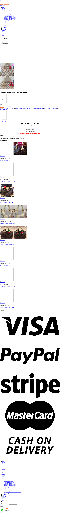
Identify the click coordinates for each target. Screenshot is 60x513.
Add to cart (2, 107)
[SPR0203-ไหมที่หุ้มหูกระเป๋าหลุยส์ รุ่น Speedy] (4, 119)
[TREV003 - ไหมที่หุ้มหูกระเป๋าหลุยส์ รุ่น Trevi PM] (13, 175)
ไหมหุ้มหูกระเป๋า (55, 108)
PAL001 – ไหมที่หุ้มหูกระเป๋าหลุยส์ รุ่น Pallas (6, 265)
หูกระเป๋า (37, 108)
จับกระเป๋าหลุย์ (18, 108)
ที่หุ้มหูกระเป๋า (30, 108)
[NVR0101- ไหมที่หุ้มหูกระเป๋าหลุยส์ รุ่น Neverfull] (13, 217)
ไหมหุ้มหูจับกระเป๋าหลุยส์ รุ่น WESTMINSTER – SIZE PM (12, 492)
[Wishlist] (0, 155)
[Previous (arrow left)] (0, 512)
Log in (7, 508)
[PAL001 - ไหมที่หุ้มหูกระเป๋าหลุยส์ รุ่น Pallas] (13, 259)
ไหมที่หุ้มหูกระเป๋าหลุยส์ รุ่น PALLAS (9, 487)
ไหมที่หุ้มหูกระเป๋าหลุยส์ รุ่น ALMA (9, 482)
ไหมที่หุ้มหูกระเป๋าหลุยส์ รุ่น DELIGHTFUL (10, 484)
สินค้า (3, 463)
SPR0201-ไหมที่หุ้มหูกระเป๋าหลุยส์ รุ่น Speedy (7, 307)
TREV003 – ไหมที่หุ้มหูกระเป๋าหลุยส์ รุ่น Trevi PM (7, 181)
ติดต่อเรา (3, 469)
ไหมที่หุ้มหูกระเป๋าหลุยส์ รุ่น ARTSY (9, 483)
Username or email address (4, 504)
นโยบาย (3, 497)
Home (1, 89)
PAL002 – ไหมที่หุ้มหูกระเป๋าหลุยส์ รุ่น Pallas (6, 160)
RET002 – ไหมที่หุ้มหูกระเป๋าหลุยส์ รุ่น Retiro (6, 202)
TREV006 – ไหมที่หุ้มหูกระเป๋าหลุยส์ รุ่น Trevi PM (7, 286)
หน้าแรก (3, 461)
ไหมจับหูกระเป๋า (50, 108)
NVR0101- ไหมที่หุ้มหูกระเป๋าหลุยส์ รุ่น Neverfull (7, 223)
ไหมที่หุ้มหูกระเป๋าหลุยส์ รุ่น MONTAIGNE (10, 485)
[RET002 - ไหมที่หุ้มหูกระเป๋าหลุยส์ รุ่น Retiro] (13, 196)
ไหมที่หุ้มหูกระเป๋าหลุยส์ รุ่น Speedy (8, 89)
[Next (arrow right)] (1, 512)
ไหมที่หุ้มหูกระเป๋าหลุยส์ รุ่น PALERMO (9, 486)
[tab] (31, 120)
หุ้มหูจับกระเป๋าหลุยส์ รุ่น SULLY (8, 481)
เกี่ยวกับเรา (3, 462)
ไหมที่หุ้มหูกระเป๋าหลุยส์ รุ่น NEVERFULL (10, 488)
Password (2, 506)
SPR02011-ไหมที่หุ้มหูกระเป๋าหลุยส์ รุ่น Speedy (7, 244)
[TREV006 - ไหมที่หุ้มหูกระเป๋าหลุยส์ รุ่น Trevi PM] (13, 280)
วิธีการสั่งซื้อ (4, 464)
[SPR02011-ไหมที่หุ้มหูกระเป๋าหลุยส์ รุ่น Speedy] (13, 238)
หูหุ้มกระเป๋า (45, 108)
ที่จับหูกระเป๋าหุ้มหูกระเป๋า (24, 108)
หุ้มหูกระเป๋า (34, 108)
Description (4, 120)
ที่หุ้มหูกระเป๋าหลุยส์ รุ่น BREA (8, 477)
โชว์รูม (3, 465)
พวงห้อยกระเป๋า (6, 493)
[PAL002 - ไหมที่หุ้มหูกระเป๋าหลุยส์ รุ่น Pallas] (13, 154)
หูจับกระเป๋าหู (41, 108)
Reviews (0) (4, 121)
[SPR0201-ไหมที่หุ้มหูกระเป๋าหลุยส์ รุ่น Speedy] (4, 98)
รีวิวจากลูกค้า (4, 496)
